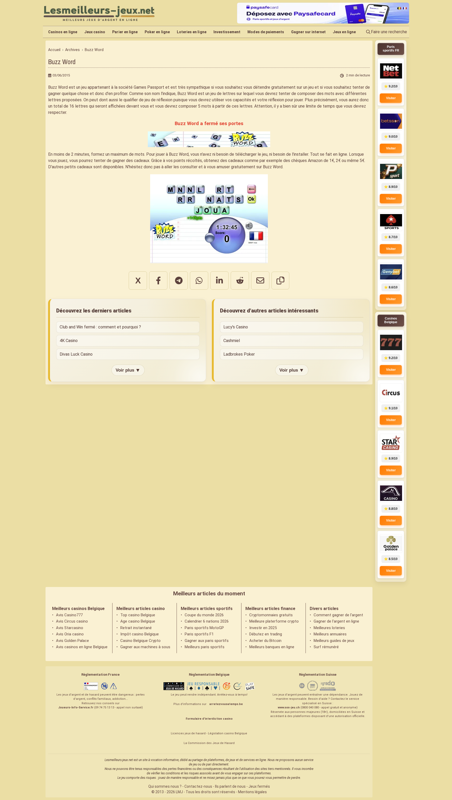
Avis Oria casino (70, 634)
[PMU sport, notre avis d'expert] (391, 171)
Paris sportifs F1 (199, 634)
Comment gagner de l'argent (338, 615)
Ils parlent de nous (230, 786)
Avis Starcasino (69, 627)
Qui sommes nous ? (165, 786)
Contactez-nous (198, 786)
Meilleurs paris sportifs (204, 647)
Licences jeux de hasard (188, 733)
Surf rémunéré (326, 647)
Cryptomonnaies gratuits (271, 615)
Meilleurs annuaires (330, 634)
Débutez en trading (265, 634)
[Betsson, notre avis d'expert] (391, 121)
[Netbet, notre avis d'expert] (391, 70)
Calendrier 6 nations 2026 (207, 621)
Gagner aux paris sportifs (207, 640)
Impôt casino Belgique (139, 634)
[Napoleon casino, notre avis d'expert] (391, 493)
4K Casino (69, 340)
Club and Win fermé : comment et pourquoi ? (100, 327)
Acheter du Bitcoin (265, 640)
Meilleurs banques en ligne (271, 647)
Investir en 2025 (263, 627)
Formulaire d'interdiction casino (209, 718)
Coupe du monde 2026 (204, 615)
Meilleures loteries (329, 627)
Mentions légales (252, 792)
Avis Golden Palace (72, 640)
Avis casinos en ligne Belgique (82, 647)
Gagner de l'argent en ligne (336, 621)
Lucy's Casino (235, 327)
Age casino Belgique (137, 621)
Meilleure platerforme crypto (274, 621)
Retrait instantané (136, 627)
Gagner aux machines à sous (145, 647)
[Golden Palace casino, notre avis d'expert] (391, 543)
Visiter (391, 98)
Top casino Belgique (137, 615)
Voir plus (128, 370)
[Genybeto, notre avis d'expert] (391, 271)
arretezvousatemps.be (226, 704)
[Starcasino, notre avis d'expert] (391, 443)
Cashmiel (231, 340)
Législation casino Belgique (227, 733)
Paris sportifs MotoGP (204, 627)
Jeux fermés (259, 786)
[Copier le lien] (280, 280)
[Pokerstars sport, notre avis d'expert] (391, 221)
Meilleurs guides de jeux (334, 640)
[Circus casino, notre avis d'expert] (391, 392)
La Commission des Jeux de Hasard (209, 743)
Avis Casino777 (69, 615)
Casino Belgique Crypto (140, 640)
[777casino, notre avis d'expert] (391, 342)
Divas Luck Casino (76, 354)
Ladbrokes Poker (239, 354)
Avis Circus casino (72, 621)
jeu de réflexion (158, 99)
